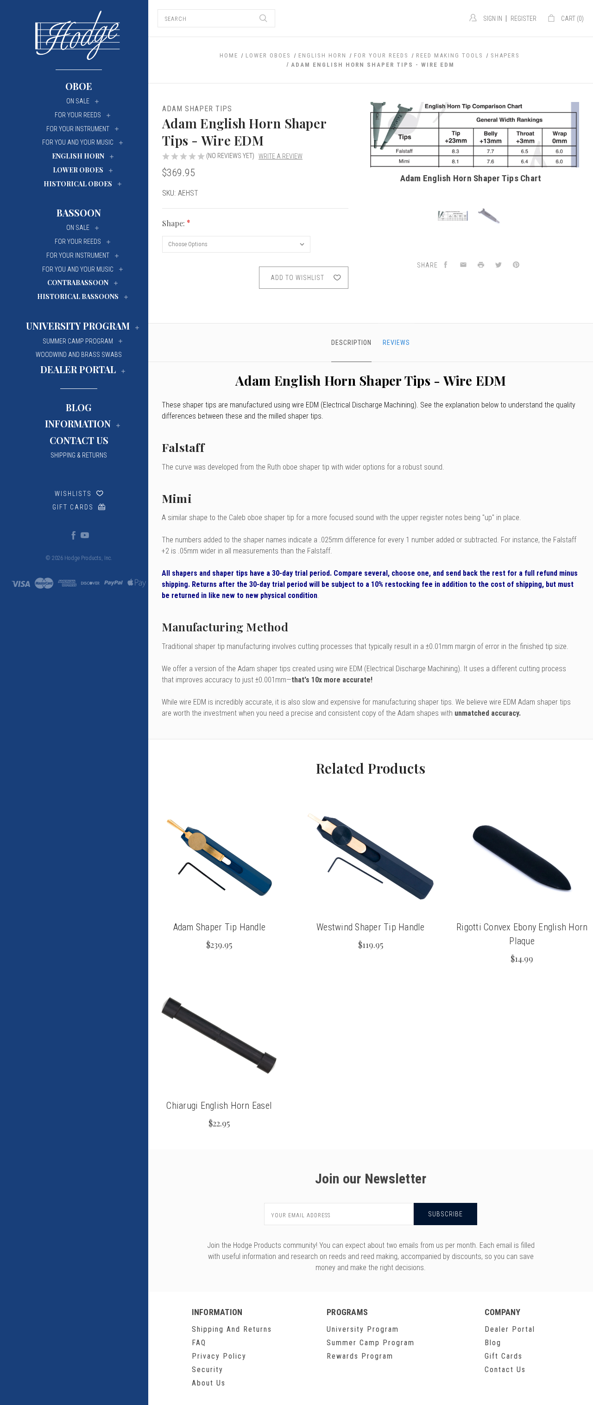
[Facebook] (73, 535)
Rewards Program (360, 1356)
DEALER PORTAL (78, 369)
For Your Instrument (77, 129)
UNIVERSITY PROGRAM (78, 325)
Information (78, 423)
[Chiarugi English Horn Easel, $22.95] (219, 1036)
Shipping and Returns (232, 1329)
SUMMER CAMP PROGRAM (78, 341)
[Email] (463, 265)
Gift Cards (73, 507)
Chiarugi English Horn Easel (219, 1105)
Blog (79, 407)
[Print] (481, 265)
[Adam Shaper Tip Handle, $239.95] (219, 857)
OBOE (78, 86)
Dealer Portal (510, 1329)
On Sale (77, 101)
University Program (363, 1329)
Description (351, 342)
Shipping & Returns (78, 455)
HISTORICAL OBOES (78, 183)
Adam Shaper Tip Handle (219, 927)
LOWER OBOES (78, 169)
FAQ (199, 1342)
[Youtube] (84, 535)
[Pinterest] (516, 265)
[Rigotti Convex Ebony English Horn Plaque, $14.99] (522, 857)
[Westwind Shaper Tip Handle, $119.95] (371, 857)
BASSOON (79, 212)
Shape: (174, 223)
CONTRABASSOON (77, 282)
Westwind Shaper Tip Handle (370, 927)
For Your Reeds (78, 115)
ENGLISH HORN (78, 156)
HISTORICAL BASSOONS (78, 296)
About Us (209, 1383)
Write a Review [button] (281, 156)
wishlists (73, 493)
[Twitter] (498, 265)
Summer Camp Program (371, 1342)
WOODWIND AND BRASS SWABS (79, 354)
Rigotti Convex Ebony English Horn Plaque (521, 934)
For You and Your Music (78, 142)
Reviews (396, 342)
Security (207, 1369)
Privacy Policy (219, 1356)
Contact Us (79, 440)
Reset (337, 223)
